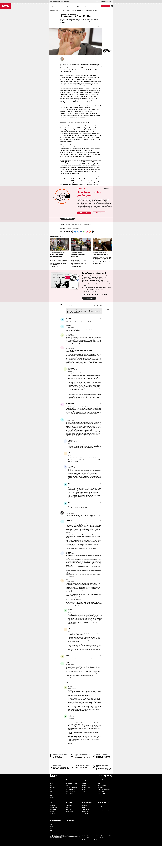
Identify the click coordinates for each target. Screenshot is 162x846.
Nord (51, 795)
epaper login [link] (108, 1)
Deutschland (61, 10)
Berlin (51, 793)
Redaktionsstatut (91, 835)
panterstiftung (101, 791)
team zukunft (69, 805)
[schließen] (111, 188)
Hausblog (84, 785)
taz (53, 775)
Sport (51, 791)
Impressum (96, 838)
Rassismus (68, 10)
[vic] (62, 513)
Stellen (83, 789)
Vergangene (85, 811)
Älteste (100, 305)
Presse (83, 791)
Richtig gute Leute (70, 789)
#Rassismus (68, 224)
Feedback (68, 824)
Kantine (51, 826)
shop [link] (62, 1)
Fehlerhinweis (76, 228)
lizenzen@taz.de (59, 837)
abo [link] (97, 1)
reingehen (52, 815)
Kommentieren (69, 228)
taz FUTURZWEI (101, 808)
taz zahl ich (100, 787)
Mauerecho (52, 811)
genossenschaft (102, 785)
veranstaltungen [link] (56, 1)
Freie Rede (52, 813)
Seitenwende (105, 838)
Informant (84, 838)
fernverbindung (53, 807)
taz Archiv (100, 812)
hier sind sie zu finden (75, 312)
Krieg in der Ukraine (70, 791)
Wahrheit (52, 797)
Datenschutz (90, 838)
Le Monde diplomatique (103, 810)
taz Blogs (100, 806)
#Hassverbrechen (87, 224)
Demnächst (84, 805)
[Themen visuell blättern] (99, 6)
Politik (56, 10)
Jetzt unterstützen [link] (67, 218)
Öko (51, 785)
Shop (51, 828)
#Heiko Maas (74, 224)
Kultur (51, 789)
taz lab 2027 (85, 813)
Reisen (51, 824)
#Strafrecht (80, 224)
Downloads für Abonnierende (73, 830)
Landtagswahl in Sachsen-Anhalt (72, 784)
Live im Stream (85, 809)
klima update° (53, 809)
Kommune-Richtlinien (101, 835)
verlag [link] (51, 1)
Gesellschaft (52, 787)
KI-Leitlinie (109, 835)
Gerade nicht (106, 188)
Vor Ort (83, 807)
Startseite (52, 10)
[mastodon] (105, 776)
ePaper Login (69, 828)
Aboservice (68, 826)
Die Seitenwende (86, 787)
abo (99, 783)
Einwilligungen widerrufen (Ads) (89, 840)
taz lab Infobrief (69, 811)
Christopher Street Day (71, 787)
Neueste (96, 305)
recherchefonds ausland (104, 789)
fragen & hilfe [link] (66, 1)
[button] (112, 6)
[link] (57, 6)
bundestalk (52, 805)
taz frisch (68, 807)
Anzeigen (52, 830)
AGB (100, 838)
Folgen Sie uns (100, 775)
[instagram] (111, 776)
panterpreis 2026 (102, 793)
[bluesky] (108, 776)
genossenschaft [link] (102, 1)
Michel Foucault (69, 793)
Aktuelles (84, 783)
